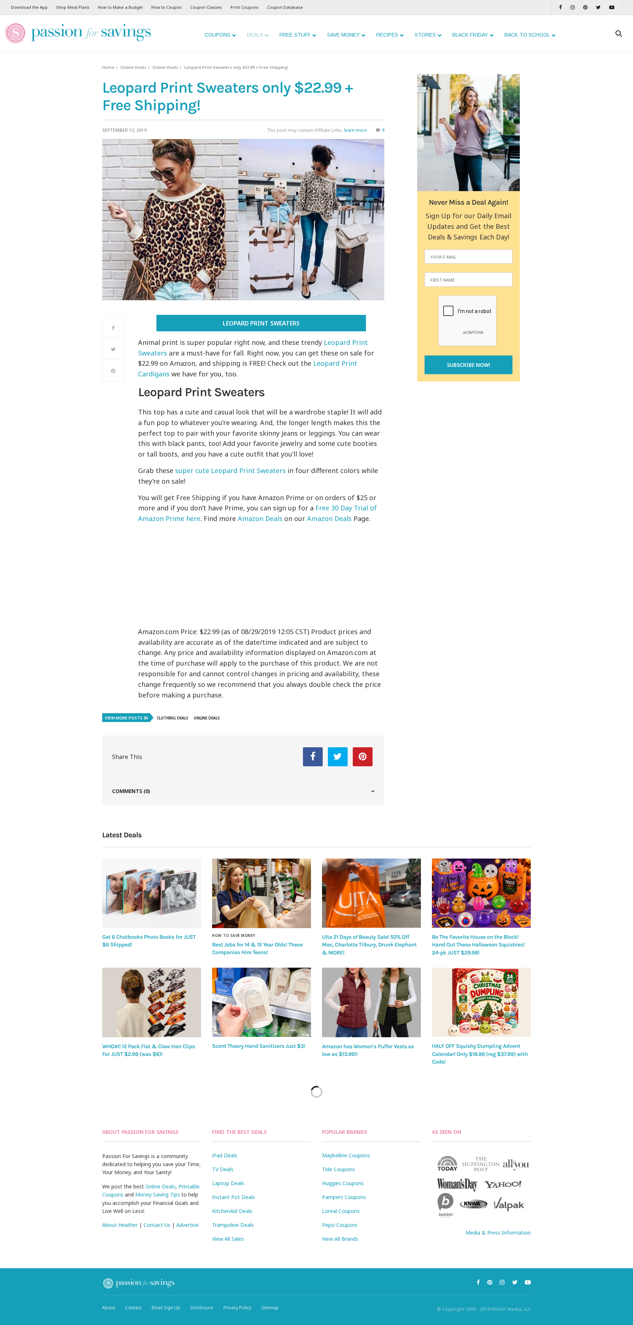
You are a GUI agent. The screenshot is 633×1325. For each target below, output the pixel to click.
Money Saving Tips (157, 1194)
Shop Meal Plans (72, 7)
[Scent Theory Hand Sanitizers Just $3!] (261, 1002)
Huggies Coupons (343, 1183)
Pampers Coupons (344, 1197)
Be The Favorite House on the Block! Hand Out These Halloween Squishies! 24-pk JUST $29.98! (478, 945)
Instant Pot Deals (233, 1197)
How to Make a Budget (120, 7)
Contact (133, 1307)
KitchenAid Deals (232, 1210)
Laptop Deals (228, 1183)
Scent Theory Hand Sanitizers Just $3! (258, 1046)
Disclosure (201, 1307)
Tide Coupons (338, 1169)
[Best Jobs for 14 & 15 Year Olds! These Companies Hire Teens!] (261, 893)
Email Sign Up (166, 1307)
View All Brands (340, 1238)
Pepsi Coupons (340, 1224)
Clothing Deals (172, 718)
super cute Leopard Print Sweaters (230, 470)
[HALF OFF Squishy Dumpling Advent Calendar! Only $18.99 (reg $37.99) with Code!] (481, 1002)
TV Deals (222, 1169)
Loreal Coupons (341, 1210)
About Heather (120, 1224)
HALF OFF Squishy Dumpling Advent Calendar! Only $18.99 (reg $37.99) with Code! (480, 1054)
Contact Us (157, 1224)
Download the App (29, 7)
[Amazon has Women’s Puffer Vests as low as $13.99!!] (371, 1002)
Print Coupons (244, 7)
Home (108, 67)
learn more (355, 130)
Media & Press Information (498, 1232)
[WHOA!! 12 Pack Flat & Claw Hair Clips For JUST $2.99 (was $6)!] (151, 1002)
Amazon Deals (260, 518)
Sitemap (270, 1307)
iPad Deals (224, 1155)
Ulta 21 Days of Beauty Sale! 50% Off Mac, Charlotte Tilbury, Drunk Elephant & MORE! (369, 945)
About (108, 1307)
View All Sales (228, 1238)
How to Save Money (233, 935)
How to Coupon (166, 7)
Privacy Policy (237, 1307)
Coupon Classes (206, 7)
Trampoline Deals (233, 1224)
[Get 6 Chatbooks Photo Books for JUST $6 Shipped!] (151, 893)
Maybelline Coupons (346, 1155)
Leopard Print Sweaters (261, 323)
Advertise (187, 1224)
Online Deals (133, 67)
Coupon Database (285, 7)
